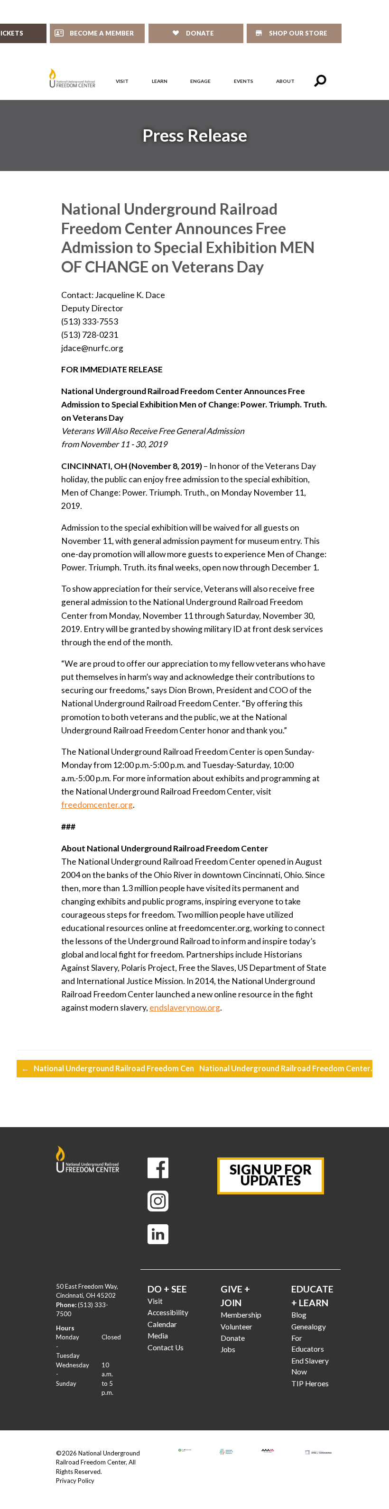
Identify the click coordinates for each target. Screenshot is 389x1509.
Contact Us (166, 1347)
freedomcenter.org (97, 805)
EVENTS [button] (243, 81)
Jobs (228, 1349)
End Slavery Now (310, 1366)
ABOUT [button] (285, 81)
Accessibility (168, 1312)
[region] (194, 135)
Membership (241, 1314)
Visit (155, 1301)
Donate (233, 1338)
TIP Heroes (310, 1383)
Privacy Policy (75, 1480)
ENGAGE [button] (200, 81)
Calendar (162, 1324)
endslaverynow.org (184, 1007)
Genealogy (308, 1326)
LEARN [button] (159, 81)
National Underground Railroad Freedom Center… (116, 1068)
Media (158, 1335)
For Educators (307, 1343)
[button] (320, 81)
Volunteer (236, 1326)
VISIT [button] (122, 81)
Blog (298, 1314)
